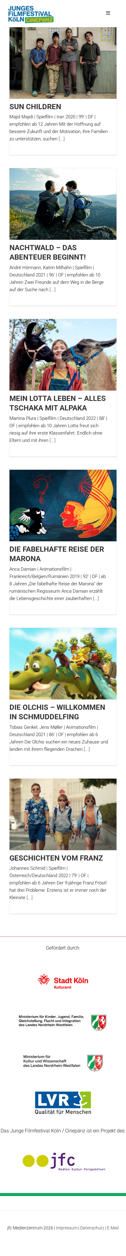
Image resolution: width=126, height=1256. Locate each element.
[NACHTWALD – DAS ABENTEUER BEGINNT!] (63, 203)
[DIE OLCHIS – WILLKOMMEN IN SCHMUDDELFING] (63, 663)
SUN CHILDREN (35, 106)
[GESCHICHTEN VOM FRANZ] (63, 814)
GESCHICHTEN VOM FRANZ (56, 858)
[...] (62, 139)
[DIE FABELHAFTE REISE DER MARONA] (63, 505)
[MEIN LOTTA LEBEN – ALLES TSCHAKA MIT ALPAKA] (63, 354)
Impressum (66, 1227)
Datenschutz (92, 1227)
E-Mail (113, 1227)
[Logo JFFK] (31, 7)
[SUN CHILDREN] (63, 62)
